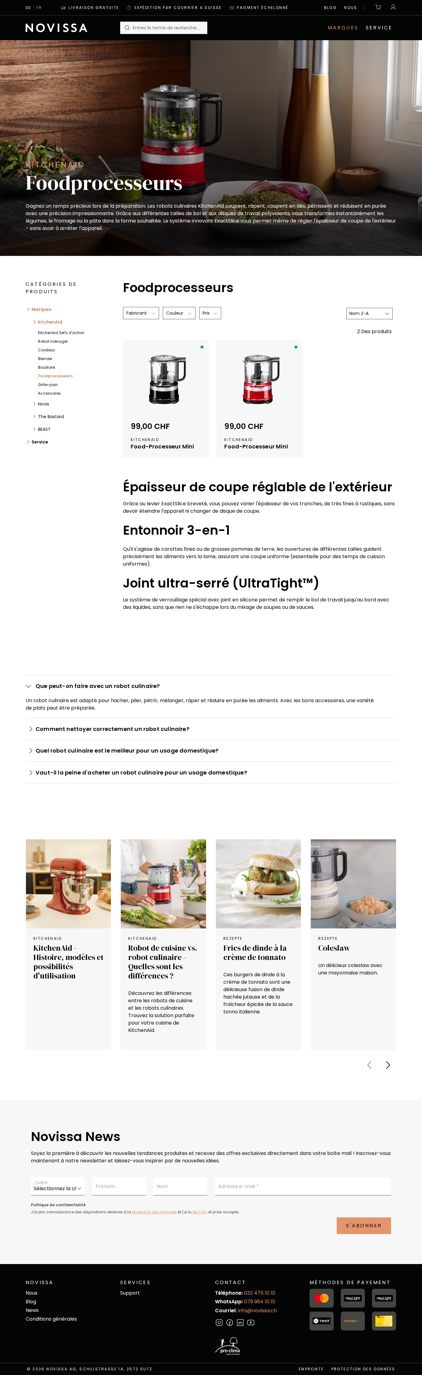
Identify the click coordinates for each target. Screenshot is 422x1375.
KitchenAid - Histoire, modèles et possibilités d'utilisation (68, 961)
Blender (45, 358)
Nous (350, 7)
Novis (43, 404)
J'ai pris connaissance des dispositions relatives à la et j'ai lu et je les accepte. (135, 1212)
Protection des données (363, 1369)
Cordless (46, 350)
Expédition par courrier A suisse (177, 7)
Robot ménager (53, 341)
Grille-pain (48, 384)
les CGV (199, 1212)
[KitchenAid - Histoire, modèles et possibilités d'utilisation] (68, 883)
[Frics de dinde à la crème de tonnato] (258, 883)
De (29, 7)
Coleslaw (334, 948)
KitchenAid (49, 322)
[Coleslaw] (353, 883)
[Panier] (378, 7)
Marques (41, 309)
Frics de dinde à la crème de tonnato (255, 952)
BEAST (44, 429)
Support (130, 1292)
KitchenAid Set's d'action (61, 332)
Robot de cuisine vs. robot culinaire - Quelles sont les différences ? (162, 961)
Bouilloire (46, 367)
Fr (39, 7)
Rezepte (233, 938)
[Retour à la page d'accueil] (69, 27)
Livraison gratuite (93, 7)
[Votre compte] (391, 7)
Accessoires (49, 393)
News (32, 1310)
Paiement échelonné (262, 7)
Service (39, 442)
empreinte (311, 1369)
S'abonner (364, 1225)
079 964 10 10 (259, 1301)
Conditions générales (51, 1318)
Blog (330, 7)
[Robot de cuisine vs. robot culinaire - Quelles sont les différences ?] (163, 883)
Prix (207, 313)
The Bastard (50, 417)
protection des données (154, 1212)
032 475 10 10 (259, 1292)
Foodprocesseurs (55, 376)
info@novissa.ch (257, 1310)
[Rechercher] (126, 28)
